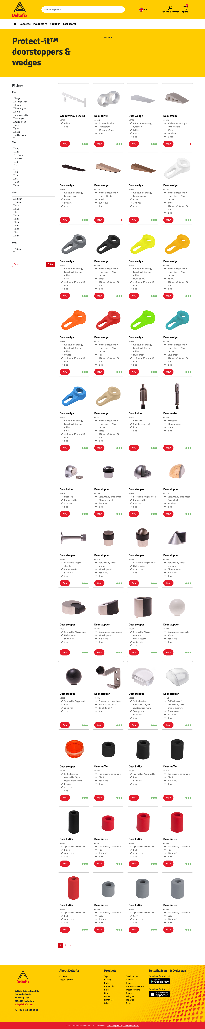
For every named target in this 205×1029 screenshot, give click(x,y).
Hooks (107, 996)
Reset (16, 264)
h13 (17, 209)
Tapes (106, 976)
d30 (17, 182)
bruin (17, 111)
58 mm (18, 202)
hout (17, 132)
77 (16, 252)
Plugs (106, 989)
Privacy (119, 1026)
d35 (17, 185)
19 (16, 162)
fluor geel (20, 118)
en (145, 9)
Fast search (70, 24)
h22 (17, 225)
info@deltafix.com (24, 1004)
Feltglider (130, 996)
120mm (19, 155)
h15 (17, 212)
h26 (17, 232)
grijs (17, 128)
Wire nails (109, 986)
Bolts (106, 983)
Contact (63, 976)
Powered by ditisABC (131, 1026)
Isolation (130, 999)
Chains (129, 979)
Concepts (25, 24)
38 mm (18, 249)
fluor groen (20, 121)
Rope (128, 983)
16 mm (18, 158)
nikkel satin (20, 135)
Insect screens (133, 989)
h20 (17, 219)
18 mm (18, 199)
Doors (129, 993)
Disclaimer (111, 1026)
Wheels (107, 1003)
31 (16, 165)
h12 (17, 205)
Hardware (109, 999)
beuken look (21, 101)
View (64, 143)
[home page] (15, 24)
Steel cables (132, 976)
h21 (17, 222)
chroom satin (21, 115)
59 (16, 172)
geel (17, 125)
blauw (18, 105)
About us (55, 24)
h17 (17, 215)
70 (16, 175)
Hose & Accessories (135, 986)
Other (129, 1003)
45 (16, 168)
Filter (50, 264)
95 (16, 178)
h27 (17, 235)
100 (17, 148)
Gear (106, 993)
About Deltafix (66, 979)
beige (17, 98)
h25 (17, 229)
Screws (107, 979)
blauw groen (21, 108)
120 (17, 152)
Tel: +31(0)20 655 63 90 (26, 1010)
